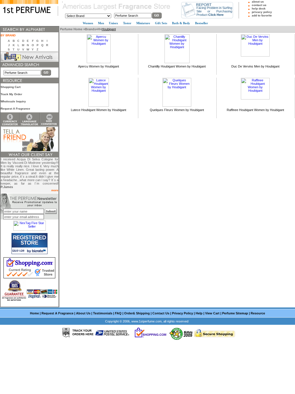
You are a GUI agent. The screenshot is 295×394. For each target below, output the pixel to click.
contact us (259, 5)
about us (258, 1)
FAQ (118, 313)
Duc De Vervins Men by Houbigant (255, 66)
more (54, 190)
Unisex (113, 23)
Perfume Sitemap (235, 313)
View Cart (212, 313)
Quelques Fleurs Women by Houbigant (177, 110)
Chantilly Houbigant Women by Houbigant (177, 66)
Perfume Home (71, 29)
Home (34, 313)
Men (101, 23)
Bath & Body (181, 23)
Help (199, 313)
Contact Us (160, 313)
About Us (83, 313)
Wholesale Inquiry (13, 101)
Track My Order (11, 94)
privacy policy (262, 12)
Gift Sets (161, 23)
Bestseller (201, 23)
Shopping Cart (10, 87)
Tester (127, 23)
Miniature (143, 23)
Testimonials (102, 313)
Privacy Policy (182, 313)
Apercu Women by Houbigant (98, 66)
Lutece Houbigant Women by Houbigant (98, 110)
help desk (259, 8)
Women (88, 23)
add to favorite (262, 15)
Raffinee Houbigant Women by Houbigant (255, 110)
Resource (258, 313)
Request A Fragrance (15, 108)
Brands (90, 29)
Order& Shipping (137, 313)
